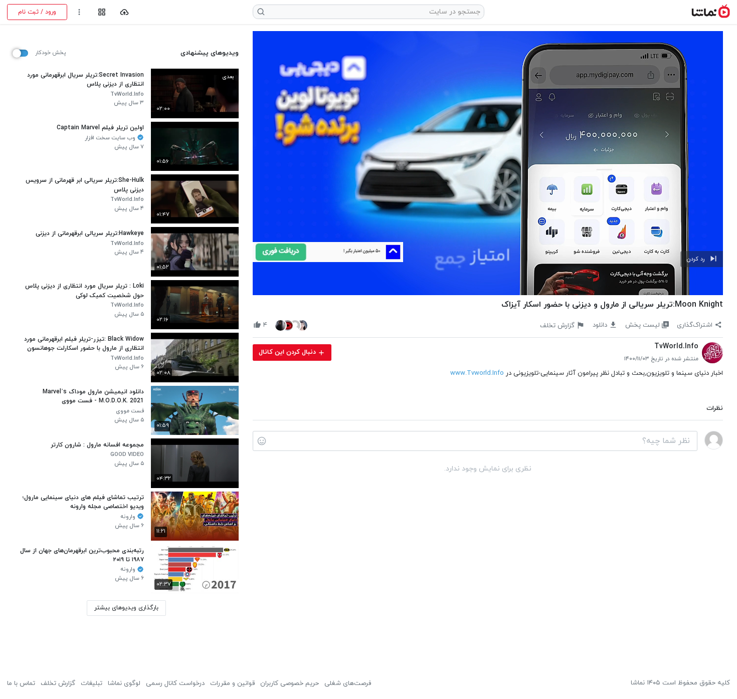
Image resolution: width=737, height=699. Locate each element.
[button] (701, 259)
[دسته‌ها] (101, 12)
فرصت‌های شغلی (347, 683)
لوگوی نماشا (124, 683)
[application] (488, 163)
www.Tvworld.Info (477, 373)
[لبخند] (262, 441)
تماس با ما (21, 683)
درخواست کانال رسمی (175, 683)
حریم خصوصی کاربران (289, 683)
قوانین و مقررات (232, 683)
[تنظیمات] (79, 12)
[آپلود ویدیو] (124, 12)
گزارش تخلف (58, 683)
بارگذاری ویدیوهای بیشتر (126, 607)
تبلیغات (91, 683)
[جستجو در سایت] (261, 12)
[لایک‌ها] (291, 325)
